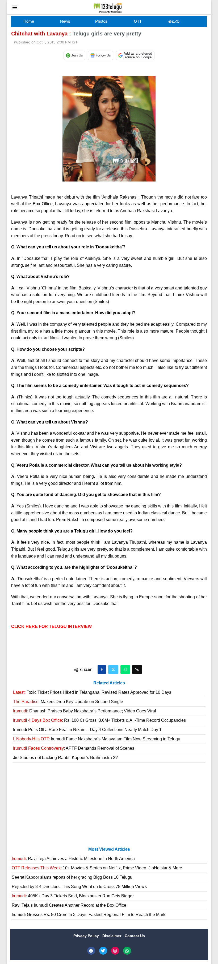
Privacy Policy (86, 936)
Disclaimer (112, 936)
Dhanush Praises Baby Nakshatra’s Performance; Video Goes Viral (84, 711)
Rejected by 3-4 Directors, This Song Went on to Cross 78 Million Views (79, 886)
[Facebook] (91, 951)
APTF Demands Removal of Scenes (73, 748)
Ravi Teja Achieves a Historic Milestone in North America (73, 858)
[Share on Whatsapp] (125, 669)
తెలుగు (173, 21)
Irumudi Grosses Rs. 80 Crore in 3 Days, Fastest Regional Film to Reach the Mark (88, 914)
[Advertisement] (109, 806)
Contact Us (135, 936)
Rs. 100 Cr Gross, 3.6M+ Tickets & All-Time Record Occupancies (99, 720)
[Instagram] (115, 951)
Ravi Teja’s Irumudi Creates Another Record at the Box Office (69, 905)
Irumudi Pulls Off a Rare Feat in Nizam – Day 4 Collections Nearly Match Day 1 (87, 729)
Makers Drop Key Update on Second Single (68, 701)
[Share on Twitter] (113, 669)
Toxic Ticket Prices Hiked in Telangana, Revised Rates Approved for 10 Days (92, 692)
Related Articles (109, 683)
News (65, 21)
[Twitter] (103, 951)
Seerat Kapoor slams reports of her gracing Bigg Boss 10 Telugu (72, 877)
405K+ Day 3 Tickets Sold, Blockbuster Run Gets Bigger (73, 896)
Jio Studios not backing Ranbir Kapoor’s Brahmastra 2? (65, 757)
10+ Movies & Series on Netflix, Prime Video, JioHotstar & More (97, 868)
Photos (101, 21)
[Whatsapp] (127, 951)
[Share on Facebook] (102, 669)
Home (28, 21)
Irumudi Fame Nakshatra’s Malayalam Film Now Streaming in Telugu (96, 739)
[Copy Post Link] (137, 669)
